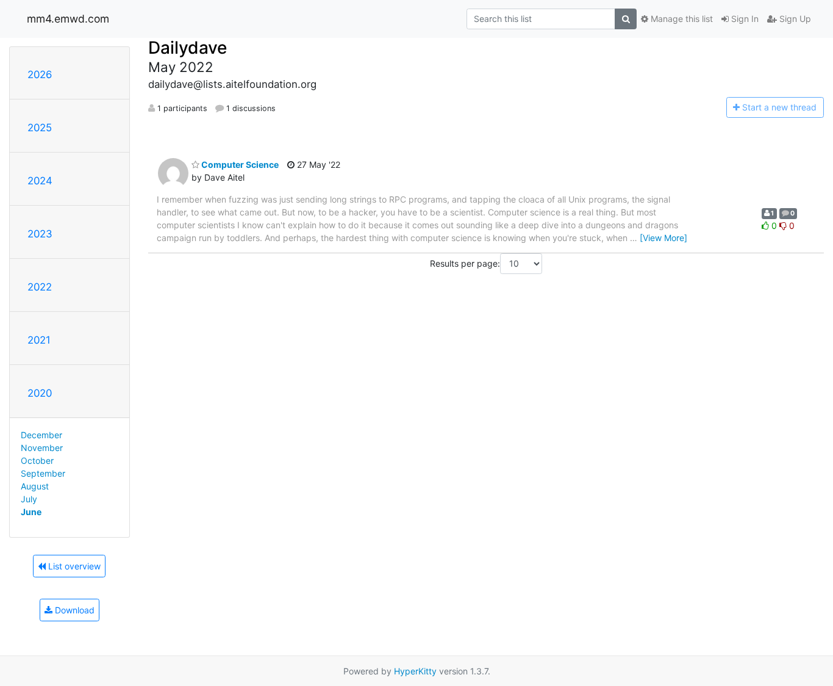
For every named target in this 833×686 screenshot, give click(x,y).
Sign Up (794, 18)
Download (73, 610)
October (37, 460)
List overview (73, 566)
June (31, 512)
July (29, 499)
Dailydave (187, 47)
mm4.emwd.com (68, 18)
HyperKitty (415, 671)
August (35, 486)
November (42, 447)
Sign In (744, 18)
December (41, 435)
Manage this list (680, 18)
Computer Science (239, 164)
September (43, 473)
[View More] (663, 238)
